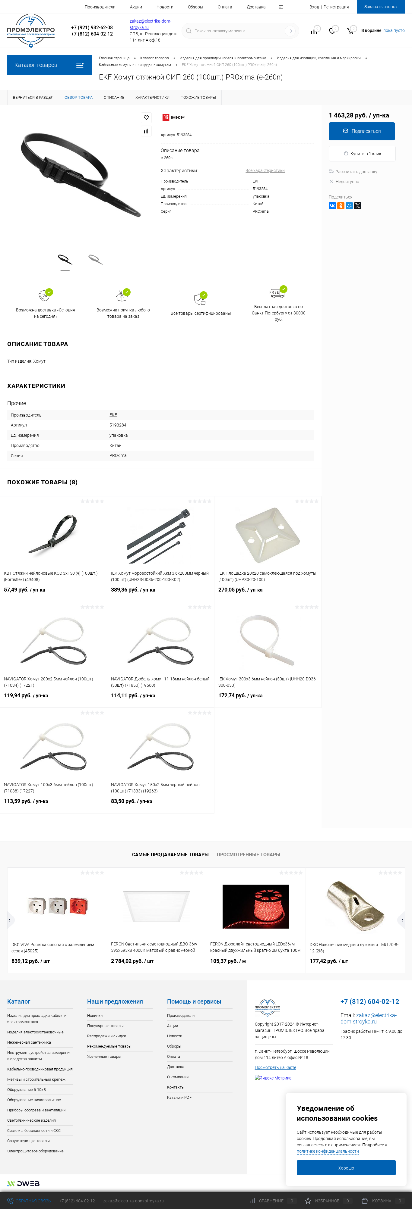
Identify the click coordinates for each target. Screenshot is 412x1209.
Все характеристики (265, 170)
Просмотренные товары (248, 855)
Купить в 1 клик (365, 153)
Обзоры (195, 7)
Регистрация (336, 7)
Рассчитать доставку (356, 171)
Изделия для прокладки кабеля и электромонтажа (36, 1018)
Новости (165, 7)
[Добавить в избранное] (146, 117)
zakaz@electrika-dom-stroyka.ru (369, 1018)
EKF (256, 181)
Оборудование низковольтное (34, 1100)
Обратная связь (33, 1200)
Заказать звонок (381, 6)
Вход (314, 7)
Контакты (176, 1087)
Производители (100, 7)
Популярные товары (105, 1025)
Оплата (225, 7)
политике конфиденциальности (328, 1151)
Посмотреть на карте (275, 1067)
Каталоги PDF (179, 1097)
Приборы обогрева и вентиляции (36, 1110)
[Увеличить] (80, 174)
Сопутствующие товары (28, 1141)
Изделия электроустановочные (35, 1032)
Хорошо (346, 1168)
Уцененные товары (104, 1056)
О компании (178, 1077)
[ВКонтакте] (332, 205)
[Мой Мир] (349, 205)
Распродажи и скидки (106, 1036)
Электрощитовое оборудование (35, 1151)
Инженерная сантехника (29, 1042)
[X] (357, 205)
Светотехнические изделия (31, 1120)
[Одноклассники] (340, 205)
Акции (136, 7)
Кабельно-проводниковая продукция (40, 1069)
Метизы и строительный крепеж (36, 1079)
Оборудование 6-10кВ (26, 1089)
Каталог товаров (35, 65)
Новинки (95, 1015)
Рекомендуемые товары (109, 1046)
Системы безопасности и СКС (34, 1130)
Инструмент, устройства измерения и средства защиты (39, 1055)
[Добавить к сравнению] (146, 131)
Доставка (256, 7)
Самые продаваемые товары (170, 855)
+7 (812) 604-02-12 (77, 1200)
